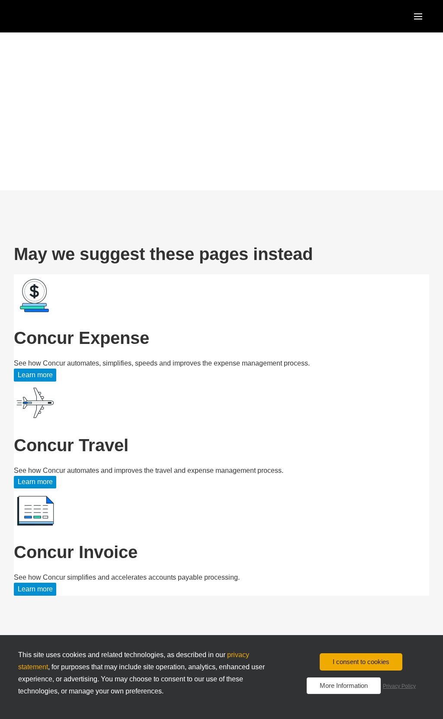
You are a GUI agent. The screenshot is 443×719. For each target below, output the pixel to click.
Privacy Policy (399, 686)
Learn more (35, 375)
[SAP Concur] (54, 16)
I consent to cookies (361, 661)
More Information (344, 685)
